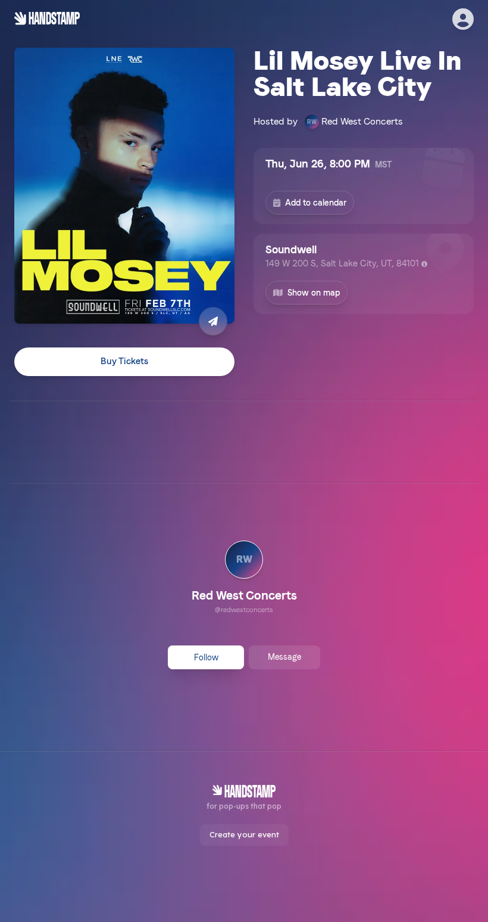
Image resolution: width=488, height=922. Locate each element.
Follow (206, 657)
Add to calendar (315, 202)
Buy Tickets (124, 361)
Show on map (313, 292)
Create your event (244, 834)
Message (284, 657)
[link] (244, 579)
